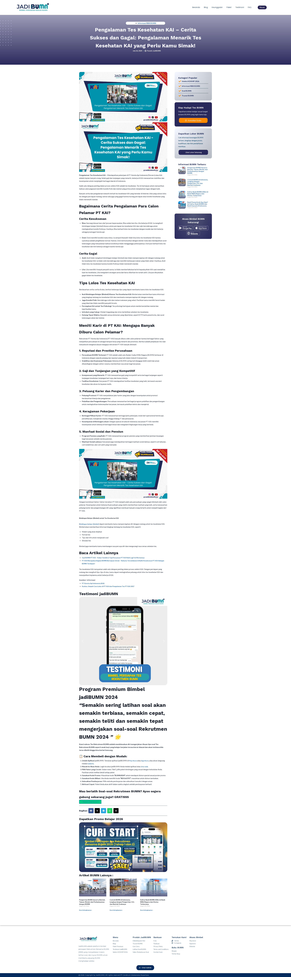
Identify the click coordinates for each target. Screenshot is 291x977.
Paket (229, 7)
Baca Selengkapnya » (85, 910)
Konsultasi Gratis (194, 120)
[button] (82, 641)
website (91, 764)
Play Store (133, 761)
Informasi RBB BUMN (147, 23)
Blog (206, 7)
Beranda (196, 7)
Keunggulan (217, 7)
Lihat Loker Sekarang (193, 152)
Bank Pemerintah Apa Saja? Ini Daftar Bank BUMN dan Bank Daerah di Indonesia (197, 204)
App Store (145, 761)
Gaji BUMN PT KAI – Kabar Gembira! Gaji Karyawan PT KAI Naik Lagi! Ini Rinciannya (113, 558)
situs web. (144, 767)
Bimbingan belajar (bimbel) (89, 524)
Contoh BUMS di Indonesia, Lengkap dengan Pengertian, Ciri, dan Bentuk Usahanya (122, 902)
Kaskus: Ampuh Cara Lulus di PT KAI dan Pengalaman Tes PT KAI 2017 (108, 586)
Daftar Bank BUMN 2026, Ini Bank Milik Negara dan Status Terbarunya (152, 902)
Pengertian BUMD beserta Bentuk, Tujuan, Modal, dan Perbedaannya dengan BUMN (92, 902)
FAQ (249, 7)
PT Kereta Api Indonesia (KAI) (93, 583)
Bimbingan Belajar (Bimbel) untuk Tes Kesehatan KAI (99, 518)
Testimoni (239, 7)
